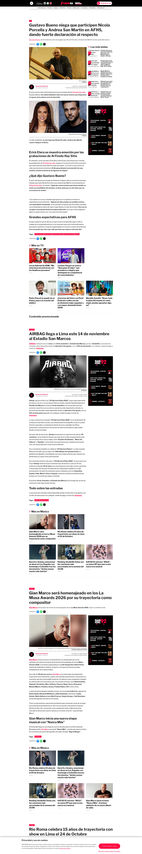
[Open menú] (31, 3)
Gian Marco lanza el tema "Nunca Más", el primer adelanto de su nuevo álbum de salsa (98, 804)
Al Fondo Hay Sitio (35, 185)
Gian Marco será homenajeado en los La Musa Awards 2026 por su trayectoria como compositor (42, 535)
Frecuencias (100, 7)
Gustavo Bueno (34, 40)
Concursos (84, 7)
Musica (56, 7)
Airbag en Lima (44, 500)
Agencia (77, 234)
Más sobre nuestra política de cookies (109, 851)
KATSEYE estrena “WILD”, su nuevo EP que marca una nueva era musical (98, 564)
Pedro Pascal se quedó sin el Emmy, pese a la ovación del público (41, 300)
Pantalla (49, 7)
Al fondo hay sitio (49, 163)
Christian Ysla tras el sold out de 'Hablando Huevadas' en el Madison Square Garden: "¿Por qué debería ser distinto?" (107, 54)
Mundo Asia (76, 7)
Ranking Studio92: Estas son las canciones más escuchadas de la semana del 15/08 (71, 565)
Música (32, 329)
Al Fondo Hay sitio (78, 92)
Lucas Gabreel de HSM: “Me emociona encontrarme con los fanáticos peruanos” (41, 267)
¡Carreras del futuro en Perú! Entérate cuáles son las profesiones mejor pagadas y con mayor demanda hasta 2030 (71, 303)
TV (30, 21)
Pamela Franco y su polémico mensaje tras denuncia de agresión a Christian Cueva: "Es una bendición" (106, 95)
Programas (92, 7)
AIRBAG (37, 500)
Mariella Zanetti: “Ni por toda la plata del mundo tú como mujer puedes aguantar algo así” (99, 301)
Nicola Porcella (48, 234)
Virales (69, 7)
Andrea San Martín (58, 234)
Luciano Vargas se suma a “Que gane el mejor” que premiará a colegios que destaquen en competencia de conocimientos (70, 270)
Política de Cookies (64, 848)
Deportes (62, 7)
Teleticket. (40, 348)
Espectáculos (42, 7)
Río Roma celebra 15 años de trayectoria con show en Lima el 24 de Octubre (71, 534)
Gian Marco (57, 674)
